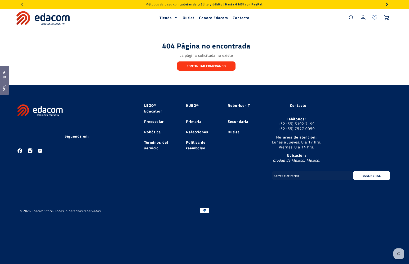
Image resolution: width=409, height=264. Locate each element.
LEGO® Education (153, 108)
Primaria (194, 121)
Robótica (152, 132)
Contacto (241, 17)
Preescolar (154, 121)
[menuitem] (168, 18)
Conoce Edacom (213, 17)
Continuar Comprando (206, 66)
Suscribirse (372, 175)
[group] (204, 4)
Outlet (188, 17)
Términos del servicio (156, 145)
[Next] (387, 4)
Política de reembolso (196, 145)
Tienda (166, 17)
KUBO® (192, 105)
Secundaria (238, 121)
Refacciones (197, 132)
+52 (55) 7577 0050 (296, 128)
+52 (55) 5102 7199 (296, 123)
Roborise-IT (239, 105)
